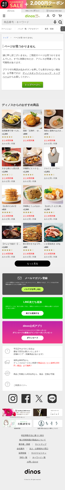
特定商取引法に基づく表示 (32, 435)
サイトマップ (40, 444)
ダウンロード (32, 338)
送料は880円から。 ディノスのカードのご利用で (36, 363)
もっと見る (32, 263)
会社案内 (20, 449)
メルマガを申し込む (32, 289)
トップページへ (32, 85)
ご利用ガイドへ (20, 385)
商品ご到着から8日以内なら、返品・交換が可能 (34, 374)
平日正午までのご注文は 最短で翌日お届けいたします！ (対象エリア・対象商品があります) (28, 351)
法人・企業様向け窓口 (38, 449)
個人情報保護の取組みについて (32, 440)
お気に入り (54, 15)
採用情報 (22, 453)
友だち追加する (32, 313)
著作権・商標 (24, 444)
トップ (5, 38)
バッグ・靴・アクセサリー (28, 29)
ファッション (6, 29)
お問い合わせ (32, 462)
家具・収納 (49, 29)
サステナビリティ (38, 453)
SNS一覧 (23, 457)
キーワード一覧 (39, 457)
